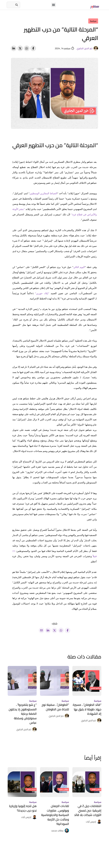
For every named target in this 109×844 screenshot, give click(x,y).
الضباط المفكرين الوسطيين (43, 193)
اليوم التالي (79, 267)
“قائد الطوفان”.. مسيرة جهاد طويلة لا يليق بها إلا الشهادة (87, 709)
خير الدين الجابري (84, 48)
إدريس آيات (91, 821)
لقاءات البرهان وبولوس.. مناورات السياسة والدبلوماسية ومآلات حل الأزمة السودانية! (55, 815)
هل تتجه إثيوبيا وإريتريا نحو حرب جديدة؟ (23, 808)
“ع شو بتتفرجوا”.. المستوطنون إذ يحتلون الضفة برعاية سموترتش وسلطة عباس (23, 713)
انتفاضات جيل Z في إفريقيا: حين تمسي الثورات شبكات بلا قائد (87, 810)
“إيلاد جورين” (42, 293)
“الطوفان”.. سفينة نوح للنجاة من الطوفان (55, 707)
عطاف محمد (57, 830)
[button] (53, 5)
